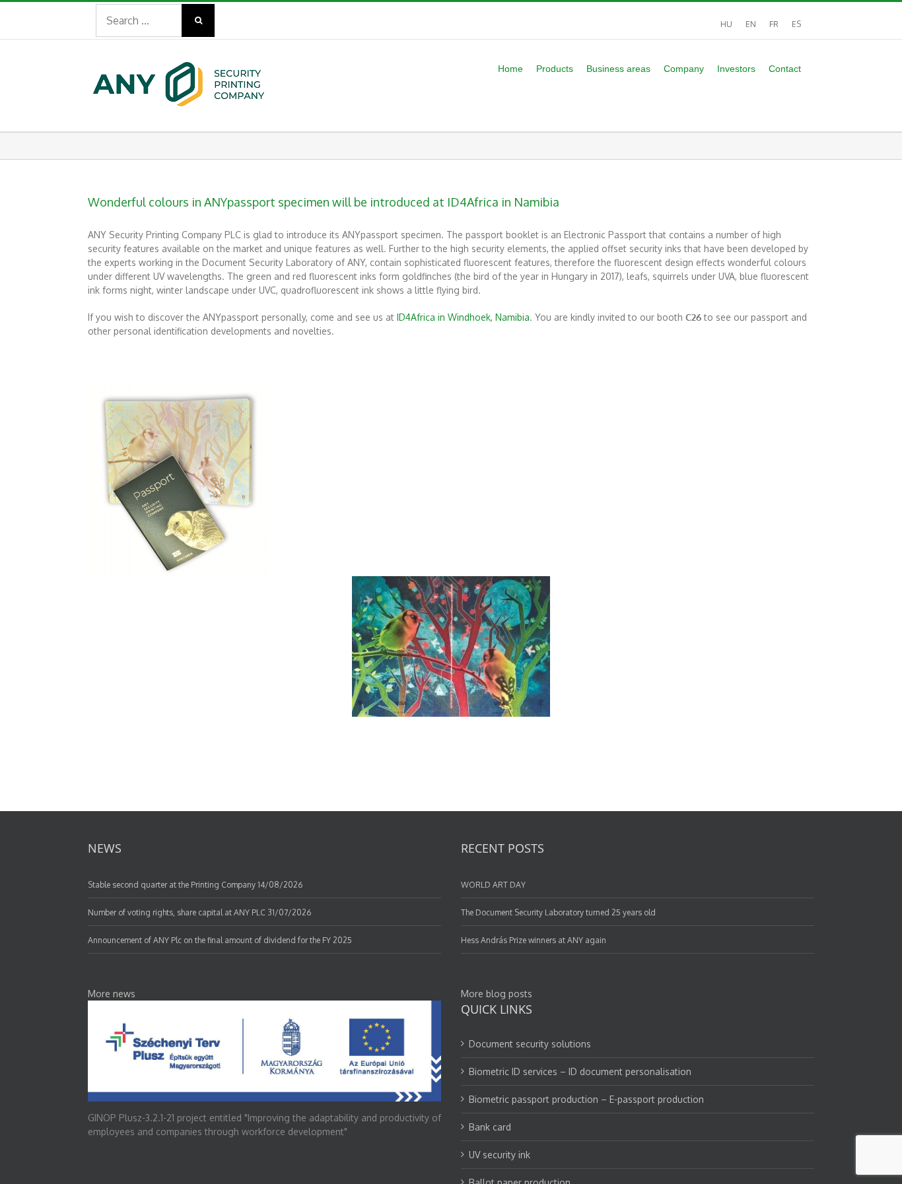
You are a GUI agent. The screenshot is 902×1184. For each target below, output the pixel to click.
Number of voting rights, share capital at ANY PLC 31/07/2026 (199, 912)
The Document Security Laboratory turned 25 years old (558, 912)
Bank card (490, 1127)
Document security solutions (530, 1043)
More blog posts (496, 993)
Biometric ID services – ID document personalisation (580, 1071)
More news (111, 993)
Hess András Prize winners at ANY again (533, 940)
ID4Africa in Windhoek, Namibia (463, 317)
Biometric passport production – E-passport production (586, 1099)
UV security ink (499, 1154)
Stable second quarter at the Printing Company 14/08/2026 (195, 885)
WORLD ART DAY (493, 885)
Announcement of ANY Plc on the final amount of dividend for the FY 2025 (220, 940)
